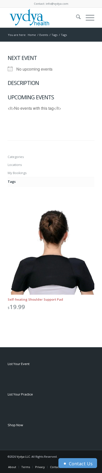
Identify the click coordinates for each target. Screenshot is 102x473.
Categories (16, 157)
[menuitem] (76, 17)
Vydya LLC (23, 456)
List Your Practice (20, 394)
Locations (15, 164)
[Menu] (87, 17)
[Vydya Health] (42, 17)
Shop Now (15, 425)
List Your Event (18, 364)
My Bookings (17, 173)
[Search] (76, 17)
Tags (12, 181)
